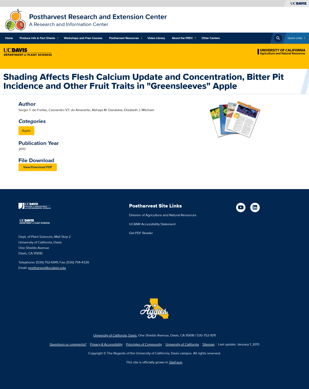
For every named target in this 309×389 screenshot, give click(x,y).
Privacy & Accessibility (106, 344)
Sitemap (208, 344)
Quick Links (295, 38)
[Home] (15, 19)
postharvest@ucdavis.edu (47, 267)
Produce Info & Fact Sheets (37, 38)
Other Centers (210, 38)
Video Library (156, 38)
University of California (182, 344)
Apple (26, 130)
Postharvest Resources (124, 38)
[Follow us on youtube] (240, 207)
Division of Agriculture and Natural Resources (162, 214)
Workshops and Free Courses (83, 38)
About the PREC (182, 38)
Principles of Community (144, 344)
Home (9, 38)
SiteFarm (175, 362)
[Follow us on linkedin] (255, 207)
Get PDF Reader (141, 232)
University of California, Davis (115, 335)
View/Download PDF (37, 167)
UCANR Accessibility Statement (152, 224)
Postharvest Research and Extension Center (98, 17)
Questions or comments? (68, 344)
